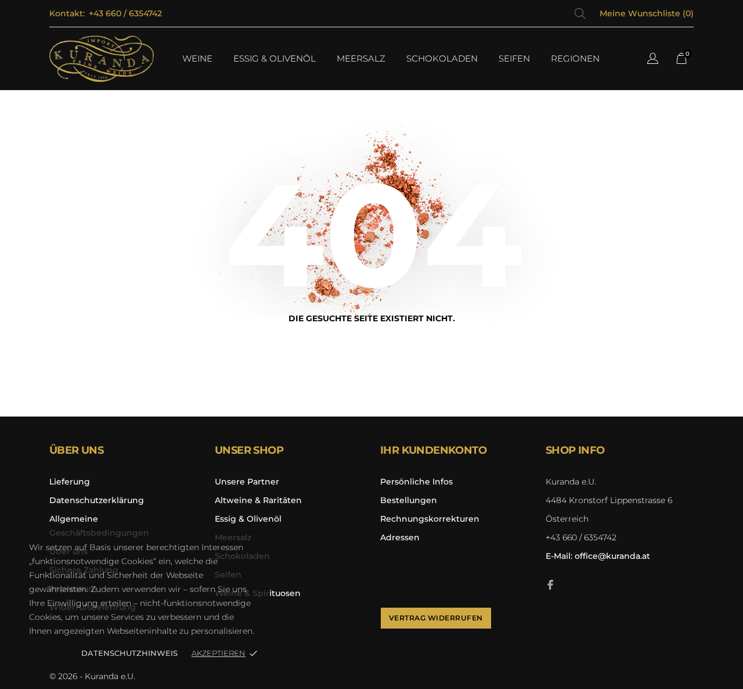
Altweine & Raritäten (258, 500)
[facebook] (550, 585)
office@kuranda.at (598, 556)
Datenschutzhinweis (129, 653)
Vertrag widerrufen (436, 617)
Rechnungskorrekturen (429, 519)
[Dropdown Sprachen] (652, 60)
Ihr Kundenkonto (433, 450)
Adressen (400, 537)
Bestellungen (408, 500)
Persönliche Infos (416, 481)
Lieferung (69, 481)
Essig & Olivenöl (248, 519)
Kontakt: (67, 13)
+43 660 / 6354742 (125, 13)
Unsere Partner (247, 481)
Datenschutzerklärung (96, 500)
